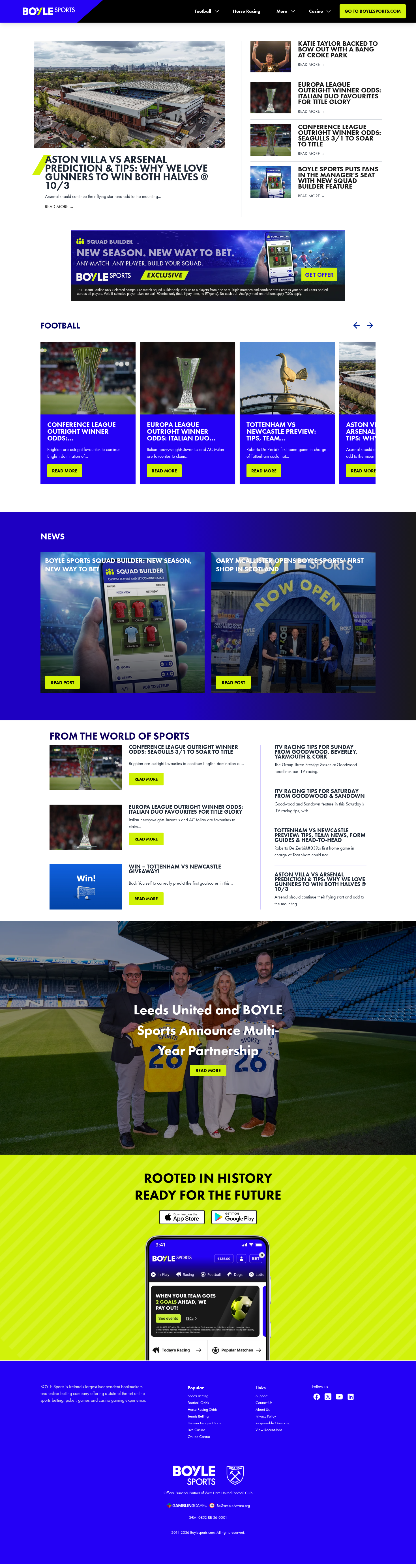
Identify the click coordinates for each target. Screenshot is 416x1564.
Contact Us (264, 1402)
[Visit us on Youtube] (339, 1396)
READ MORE (64, 471)
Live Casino (196, 1429)
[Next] (370, 325)
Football (203, 11)
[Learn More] (182, 1217)
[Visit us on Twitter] (328, 1396)
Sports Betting (198, 1396)
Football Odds (198, 1402)
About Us (263, 1409)
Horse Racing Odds (202, 1409)
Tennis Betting (198, 1416)
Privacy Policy (266, 1416)
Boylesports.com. (203, 1532)
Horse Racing (246, 11)
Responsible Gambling (273, 1423)
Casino (316, 11)
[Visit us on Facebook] (316, 1396)
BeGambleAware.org (233, 1505)
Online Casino (199, 1436)
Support (261, 1396)
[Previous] (356, 325)
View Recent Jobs (269, 1429)
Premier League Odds (204, 1423)
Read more (146, 779)
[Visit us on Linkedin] (350, 1396)
